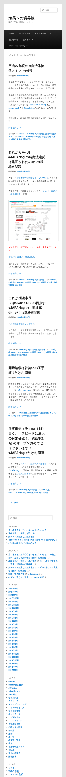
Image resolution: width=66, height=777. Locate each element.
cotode (22, 133)
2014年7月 (13, 630)
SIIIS (34, 282)
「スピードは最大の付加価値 (33, 463)
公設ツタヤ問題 (23, 415)
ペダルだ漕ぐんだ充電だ (19, 577)
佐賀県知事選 (14, 723)
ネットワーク (14, 713)
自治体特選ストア (16, 746)
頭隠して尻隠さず (16, 573)
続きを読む (14, 127)
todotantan (33, 573)
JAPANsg (29, 133)
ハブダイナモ (24, 33)
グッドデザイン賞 (16, 707)
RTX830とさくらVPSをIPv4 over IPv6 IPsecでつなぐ (32, 539)
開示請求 (41, 349)
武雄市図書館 (16, 139)
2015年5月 (13, 614)
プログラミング (15, 720)
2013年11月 (13, 657)
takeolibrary (33, 412)
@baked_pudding (38, 104)
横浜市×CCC (28, 39)
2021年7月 (13, 591)
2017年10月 (13, 598)
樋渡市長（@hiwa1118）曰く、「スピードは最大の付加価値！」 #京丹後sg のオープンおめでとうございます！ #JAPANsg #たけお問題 (26, 440)
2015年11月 (13, 608)
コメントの (15, 774)
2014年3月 (13, 643)
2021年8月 (13, 588)
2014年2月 (13, 647)
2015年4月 (13, 617)
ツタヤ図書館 (14, 710)
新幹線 (11, 730)
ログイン (12, 767)
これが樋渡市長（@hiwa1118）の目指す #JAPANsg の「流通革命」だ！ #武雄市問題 (27, 305)
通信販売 (27, 139)
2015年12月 (13, 604)
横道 (10, 743)
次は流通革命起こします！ (22, 323)
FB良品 (11, 282)
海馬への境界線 (21, 17)
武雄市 (49, 282)
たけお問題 (13, 39)
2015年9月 (13, 611)
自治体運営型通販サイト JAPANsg (32, 177)
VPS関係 (12, 694)
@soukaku (29, 107)
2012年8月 (13, 663)
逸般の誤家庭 (14, 753)
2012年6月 (13, 669)
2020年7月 (13, 594)
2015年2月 (13, 624)
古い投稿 (13, 502)
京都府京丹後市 (23, 473)
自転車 (11, 749)
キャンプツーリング (43, 33)
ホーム (12, 33)
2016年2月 (13, 601)
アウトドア (13, 701)
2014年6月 (13, 634)
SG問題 (37, 136)
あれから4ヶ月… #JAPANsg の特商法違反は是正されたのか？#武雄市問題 (26, 159)
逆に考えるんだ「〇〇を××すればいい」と (27, 529)
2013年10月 (13, 660)
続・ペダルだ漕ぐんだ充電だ (21, 536)
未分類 (11, 736)
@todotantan (24, 390)
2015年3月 (13, 621)
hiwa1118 (15, 352)
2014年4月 (13, 640)
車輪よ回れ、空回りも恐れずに (22, 533)
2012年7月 (13, 666)
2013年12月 (13, 653)
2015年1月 (13, 627)
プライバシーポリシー (18, 45)
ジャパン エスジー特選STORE (21, 256)
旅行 (10, 733)
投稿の (13, 770)
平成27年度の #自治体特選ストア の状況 (26, 68)
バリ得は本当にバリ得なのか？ (22, 542)
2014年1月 (13, 650)
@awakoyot (13, 107)
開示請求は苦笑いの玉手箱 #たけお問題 (26, 370)
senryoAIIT (39, 577)
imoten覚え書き (15, 684)
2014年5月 (13, 637)
